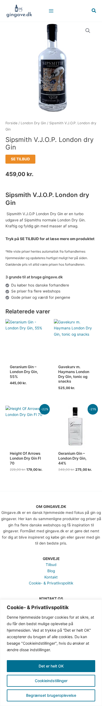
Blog (51, 571)
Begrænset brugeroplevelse (51, 695)
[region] (51, 652)
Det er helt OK (51, 666)
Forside (11, 123)
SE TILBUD (20, 159)
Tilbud (51, 564)
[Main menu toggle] (51, 10)
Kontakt (51, 577)
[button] (94, 10)
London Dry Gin (33, 123)
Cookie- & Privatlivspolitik (51, 583)
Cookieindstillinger (51, 680)
